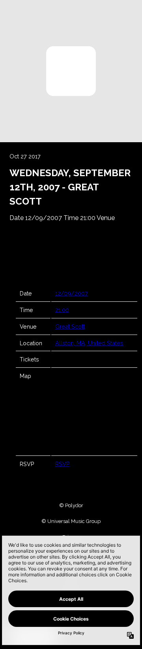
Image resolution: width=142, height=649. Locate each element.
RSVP (62, 464)
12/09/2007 (71, 293)
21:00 (62, 310)
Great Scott (70, 326)
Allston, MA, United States (89, 343)
